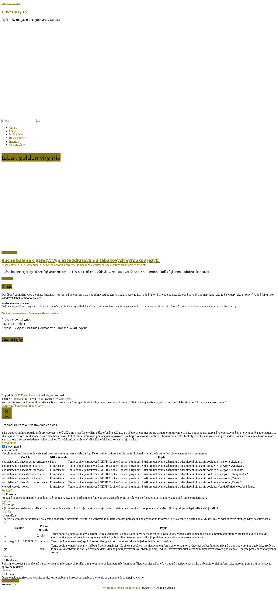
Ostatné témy (17, 144)
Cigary (13, 127)
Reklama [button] (7, 556)
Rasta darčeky (17, 137)
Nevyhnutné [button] (9, 442)
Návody (14, 141)
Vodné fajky (16, 134)
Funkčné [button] (7, 490)
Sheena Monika (56, 264)
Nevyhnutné (13, 446)
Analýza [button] (7, 511)
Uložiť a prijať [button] (10, 580)
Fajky (12, 131)
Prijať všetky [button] (35, 405)
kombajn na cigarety (88, 264)
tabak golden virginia (133, 264)
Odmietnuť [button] (8, 405)
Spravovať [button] (21, 405)
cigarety (70, 264)
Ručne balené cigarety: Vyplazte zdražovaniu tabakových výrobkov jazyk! (81, 260)
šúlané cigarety (111, 264)
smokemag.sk (14, 11)
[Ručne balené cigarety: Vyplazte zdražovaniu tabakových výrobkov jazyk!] (77, 248)
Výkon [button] (6, 501)
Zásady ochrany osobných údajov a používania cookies (30, 313)
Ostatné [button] (6, 570)
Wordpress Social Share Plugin (122, 587)
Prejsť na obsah (11, 3)
